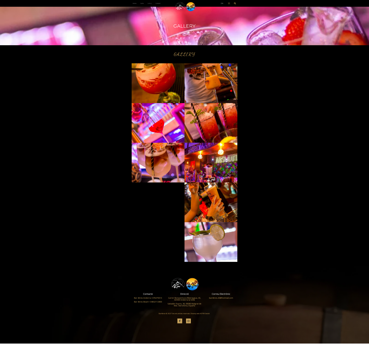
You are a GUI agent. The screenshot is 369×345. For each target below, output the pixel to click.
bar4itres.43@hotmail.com (221, 298)
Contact (158, 3)
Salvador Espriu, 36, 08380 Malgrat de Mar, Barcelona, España (184, 304)
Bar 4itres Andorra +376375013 (148, 298)
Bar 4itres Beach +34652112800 (148, 301)
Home (134, 3)
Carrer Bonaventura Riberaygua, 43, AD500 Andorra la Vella (184, 299)
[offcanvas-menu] (229, 3)
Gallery (150, 3)
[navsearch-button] (235, 3)
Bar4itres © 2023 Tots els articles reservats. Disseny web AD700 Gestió (184, 313)
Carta (142, 3)
